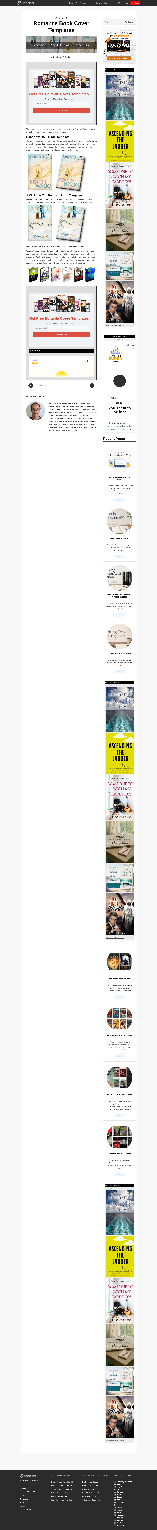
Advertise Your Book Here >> (115, 325)
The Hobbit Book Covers (119, 974)
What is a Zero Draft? (119, 533)
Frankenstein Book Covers (119, 1150)
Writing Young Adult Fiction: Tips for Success (119, 591)
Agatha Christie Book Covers (119, 1091)
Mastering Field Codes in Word (119, 474)
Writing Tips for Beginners (119, 648)
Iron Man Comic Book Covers (119, 1031)
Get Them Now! (62, 111)
